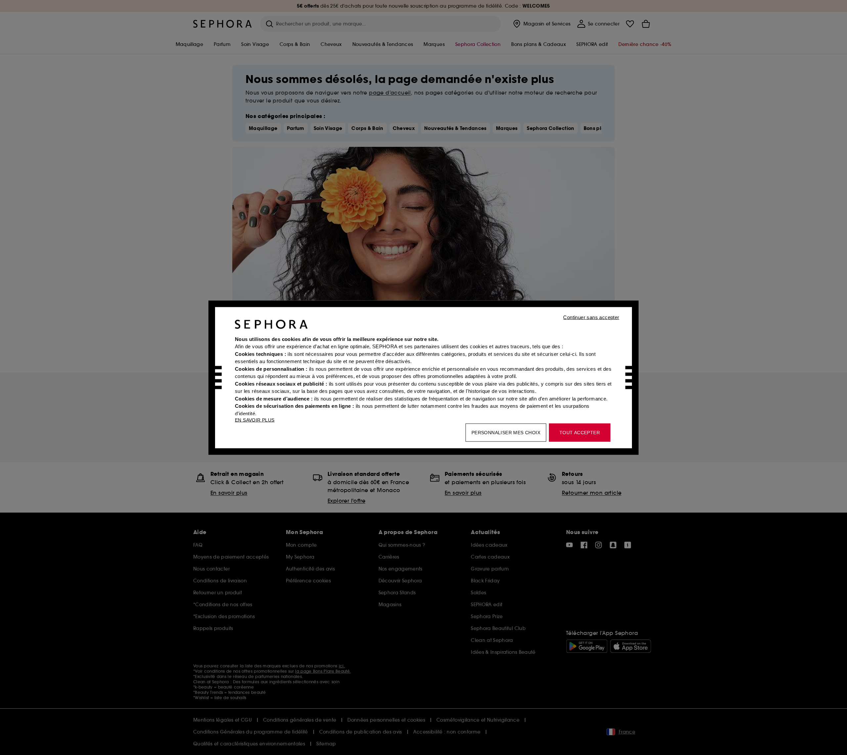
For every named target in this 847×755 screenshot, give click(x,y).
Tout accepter (579, 432)
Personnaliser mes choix (505, 432)
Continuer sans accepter (591, 317)
